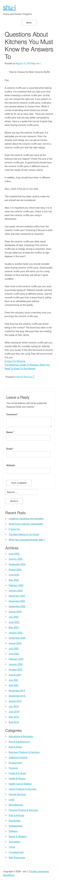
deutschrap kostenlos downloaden (26, 523)
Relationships (15, 825)
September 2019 (17, 695)
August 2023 (15, 611)
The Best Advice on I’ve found (24, 534)
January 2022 (15, 664)
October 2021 (15, 669)
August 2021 (15, 674)
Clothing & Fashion (18, 757)
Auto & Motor (15, 746)
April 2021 (14, 685)
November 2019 (17, 690)
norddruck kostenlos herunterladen (26, 518)
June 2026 (14, 553)
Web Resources (17, 857)
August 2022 (15, 643)
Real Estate (14, 820)
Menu (29, 23)
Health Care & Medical (20, 783)
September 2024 (17, 564)
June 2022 (14, 653)
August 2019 (15, 701)
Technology (14, 841)
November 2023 (17, 601)
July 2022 (13, 648)
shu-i (9, 6)
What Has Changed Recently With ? (27, 539)
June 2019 (14, 711)
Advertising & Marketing (21, 736)
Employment (15, 762)
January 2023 (15, 632)
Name (10, 432)
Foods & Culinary (17, 773)
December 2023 (17, 595)
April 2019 (14, 722)
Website (10, 465)
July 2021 (13, 680)
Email (10, 448)
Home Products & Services (22, 789)
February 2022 (16, 658)
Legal (11, 799)
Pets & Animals (16, 815)
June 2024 (14, 574)
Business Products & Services (24, 752)
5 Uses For (14, 529)
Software (13, 831)
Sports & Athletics (18, 836)
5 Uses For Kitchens (15, 361)
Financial (13, 767)
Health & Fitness (17, 778)
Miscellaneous (16, 804)
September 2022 (17, 637)
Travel (12, 846)
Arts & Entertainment (19, 741)
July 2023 (13, 616)
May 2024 (14, 580)
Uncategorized (16, 852)
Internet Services (24, 376)
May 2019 (14, 716)
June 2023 (14, 622)
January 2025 (15, 558)
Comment (12, 414)
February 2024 (16, 585)
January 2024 (15, 590)
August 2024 (15, 569)
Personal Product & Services (23, 810)
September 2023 (17, 606)
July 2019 (13, 706)
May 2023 (14, 627)
